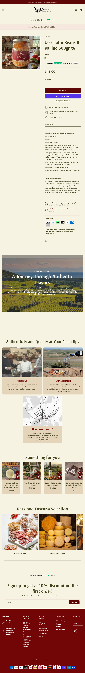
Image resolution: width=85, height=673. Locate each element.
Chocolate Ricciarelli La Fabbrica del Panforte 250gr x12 (74, 485)
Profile (41, 637)
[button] (3, 10)
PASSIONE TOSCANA (38, 665)
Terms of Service (58, 625)
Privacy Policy (60, 621)
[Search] (71, 10)
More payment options (62, 101)
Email (75, 623)
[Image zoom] (21, 52)
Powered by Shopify (53, 665)
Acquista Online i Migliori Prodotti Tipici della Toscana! (43, 2)
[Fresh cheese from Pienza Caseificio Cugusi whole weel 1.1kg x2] (11, 471)
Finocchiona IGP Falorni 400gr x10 (32, 484)
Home (30, 27)
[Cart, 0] (80, 10)
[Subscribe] (80, 623)
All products (43, 633)
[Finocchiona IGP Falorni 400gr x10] (32, 471)
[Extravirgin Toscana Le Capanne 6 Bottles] (53, 471)
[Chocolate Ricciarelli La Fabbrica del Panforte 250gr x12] (74, 471)
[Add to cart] (17, 477)
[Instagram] (75, 631)
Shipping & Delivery (43, 624)
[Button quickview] (17, 473)
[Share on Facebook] (51, 241)
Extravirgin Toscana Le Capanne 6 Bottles (53, 484)
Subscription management (43, 629)
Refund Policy (60, 629)
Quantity (48, 79)
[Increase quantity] (55, 83)
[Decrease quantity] (47, 82)
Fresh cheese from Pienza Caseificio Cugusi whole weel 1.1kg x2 (11, 485)
